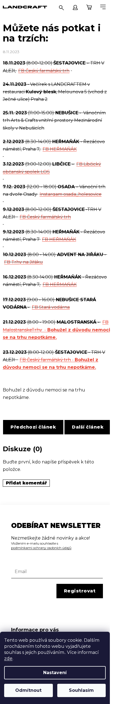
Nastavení (55, 672)
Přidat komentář (26, 483)
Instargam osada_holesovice (71, 194)
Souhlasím (81, 690)
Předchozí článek (33, 427)
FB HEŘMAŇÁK (60, 149)
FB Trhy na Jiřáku (23, 262)
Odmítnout (28, 690)
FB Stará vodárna (51, 307)
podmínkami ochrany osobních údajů (41, 548)
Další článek (87, 427)
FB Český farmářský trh (43, 70)
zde (8, 658)
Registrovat (80, 591)
